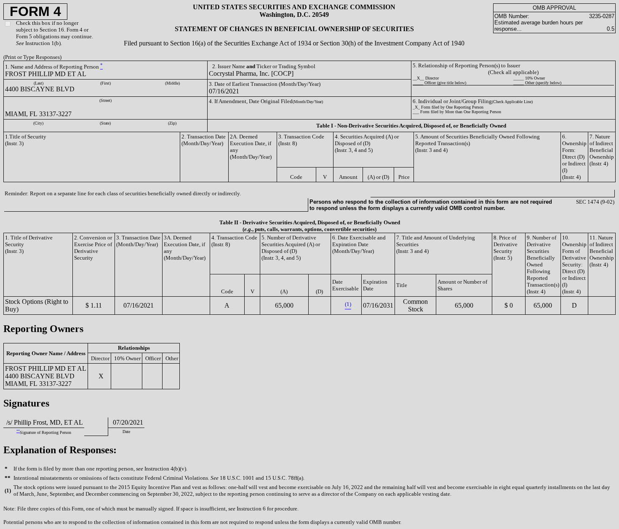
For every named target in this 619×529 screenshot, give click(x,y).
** (18, 431)
